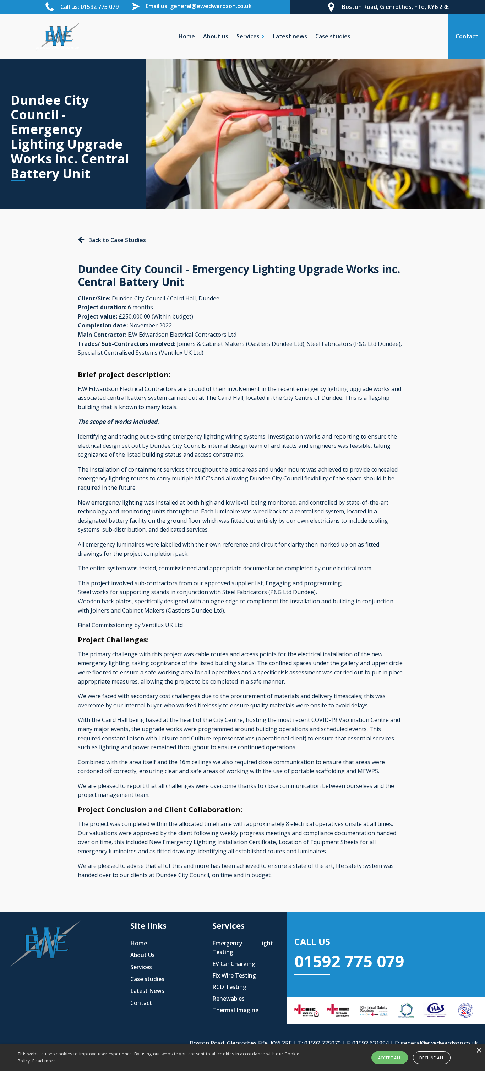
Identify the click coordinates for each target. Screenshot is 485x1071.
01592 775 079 (349, 961)
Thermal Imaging (235, 1010)
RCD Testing (229, 987)
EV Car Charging (233, 964)
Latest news (290, 36)
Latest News (147, 991)
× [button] (478, 1050)
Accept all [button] (390, 1057)
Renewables (228, 998)
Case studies (332, 36)
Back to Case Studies (117, 240)
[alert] (242, 1057)
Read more (44, 1061)
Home (187, 36)
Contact (141, 1003)
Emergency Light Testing (242, 947)
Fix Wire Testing (234, 975)
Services (141, 967)
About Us (142, 955)
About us (215, 36)
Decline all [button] (431, 1057)
